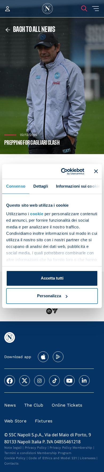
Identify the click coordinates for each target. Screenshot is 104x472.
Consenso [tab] (15, 186)
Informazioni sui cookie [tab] (78, 186)
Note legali (13, 447)
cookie (36, 213)
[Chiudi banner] (96, 171)
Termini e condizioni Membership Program (37, 453)
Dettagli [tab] (40, 186)
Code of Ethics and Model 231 (53, 458)
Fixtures (44, 420)
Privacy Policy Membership (71, 447)
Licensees (87, 458)
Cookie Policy (15, 458)
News (10, 405)
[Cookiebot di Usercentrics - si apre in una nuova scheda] (63, 171)
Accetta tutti (52, 278)
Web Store (15, 420)
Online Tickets (67, 405)
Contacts (11, 463)
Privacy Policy (36, 447)
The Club (33, 405)
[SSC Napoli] (47, 8)
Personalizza (49, 295)
